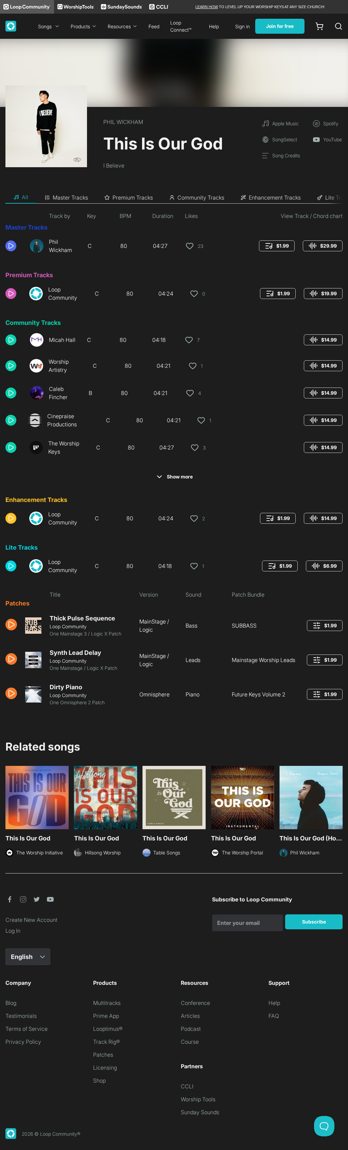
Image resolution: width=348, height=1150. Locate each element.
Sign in (242, 26)
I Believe (113, 165)
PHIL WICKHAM (123, 122)
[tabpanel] (174, 461)
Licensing (105, 1067)
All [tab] (25, 197)
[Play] (10, 245)
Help (214, 26)
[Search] (338, 26)
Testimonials (21, 1015)
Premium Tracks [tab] (132, 197)
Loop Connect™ (180, 26)
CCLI (187, 1086)
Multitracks (107, 1002)
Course (190, 1041)
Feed (154, 26)
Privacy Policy (23, 1041)
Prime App (106, 1015)
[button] (14, 245)
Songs (45, 26)
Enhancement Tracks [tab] (275, 197)
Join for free (280, 26)
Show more (180, 476)
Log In (12, 930)
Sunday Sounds (200, 1112)
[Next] (338, 799)
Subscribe (314, 922)
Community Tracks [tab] (200, 197)
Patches (103, 1054)
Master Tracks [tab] (70, 197)
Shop (99, 1080)
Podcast (191, 1028)
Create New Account (31, 919)
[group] (277, 245)
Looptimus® (108, 1028)
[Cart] (319, 26)
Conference (195, 1002)
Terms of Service (26, 1028)
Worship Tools (198, 1099)
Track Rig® (106, 1041)
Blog (10, 1002)
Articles (190, 1015)
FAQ (273, 1015)
